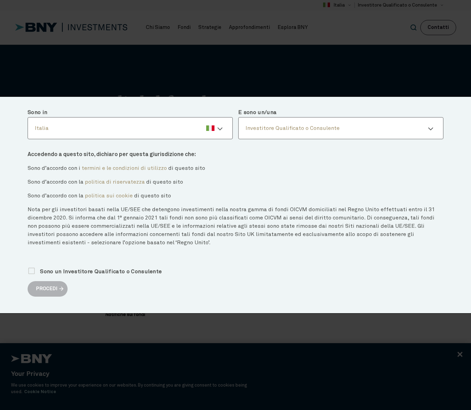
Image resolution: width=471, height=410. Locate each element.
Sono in (37, 112)
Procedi (46, 288)
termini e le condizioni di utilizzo (124, 168)
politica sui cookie (109, 195)
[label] (130, 128)
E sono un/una (257, 112)
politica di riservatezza (115, 182)
